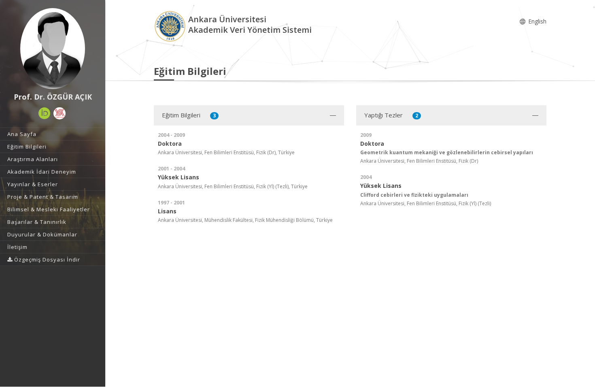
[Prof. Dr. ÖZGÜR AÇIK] (52, 48)
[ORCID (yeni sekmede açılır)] (44, 113)
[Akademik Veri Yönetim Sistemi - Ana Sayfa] (171, 26)
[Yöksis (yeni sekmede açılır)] (59, 113)
